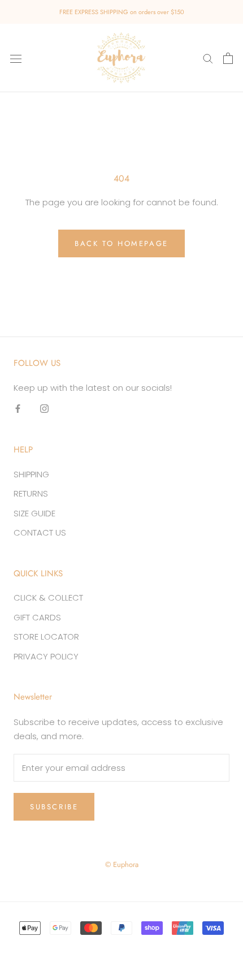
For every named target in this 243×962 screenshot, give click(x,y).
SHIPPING (31, 474)
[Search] (208, 58)
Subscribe (54, 806)
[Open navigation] (15, 58)
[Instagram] (44, 409)
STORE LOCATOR (46, 636)
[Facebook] (18, 409)
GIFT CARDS (37, 617)
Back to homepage (121, 243)
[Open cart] (228, 58)
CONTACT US (40, 532)
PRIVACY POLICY (46, 656)
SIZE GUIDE (34, 513)
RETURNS (31, 493)
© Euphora (121, 864)
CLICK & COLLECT (48, 597)
